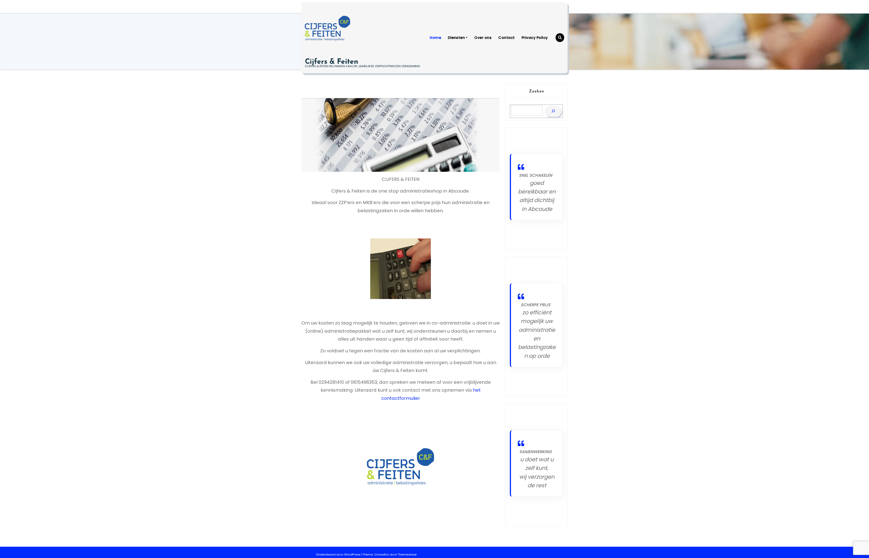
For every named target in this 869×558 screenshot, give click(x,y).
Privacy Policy (535, 37)
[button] (560, 37)
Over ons (483, 37)
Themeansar (407, 554)
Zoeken (536, 91)
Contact (506, 37)
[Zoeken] (553, 111)
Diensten (456, 37)
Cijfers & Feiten (331, 62)
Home (435, 37)
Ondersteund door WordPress (338, 554)
